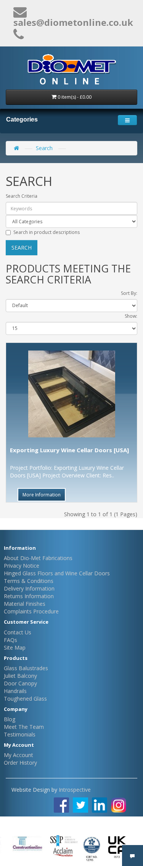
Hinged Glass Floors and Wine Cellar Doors (57, 573)
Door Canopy (20, 683)
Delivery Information (29, 588)
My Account (18, 755)
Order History (20, 762)
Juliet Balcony (20, 675)
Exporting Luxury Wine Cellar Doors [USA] (69, 450)
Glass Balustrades (26, 668)
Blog (9, 719)
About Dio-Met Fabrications (38, 558)
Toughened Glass (25, 698)
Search (44, 148)
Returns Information (29, 596)
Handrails (15, 691)
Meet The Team (24, 726)
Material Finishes (24, 603)
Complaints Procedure (31, 611)
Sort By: (129, 293)
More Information (41, 494)
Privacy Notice (21, 565)
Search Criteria (21, 196)
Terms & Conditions (28, 580)
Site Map (15, 647)
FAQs (10, 639)
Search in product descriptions (46, 232)
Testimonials (19, 734)
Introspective (75, 789)
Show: (131, 316)
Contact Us (17, 632)
